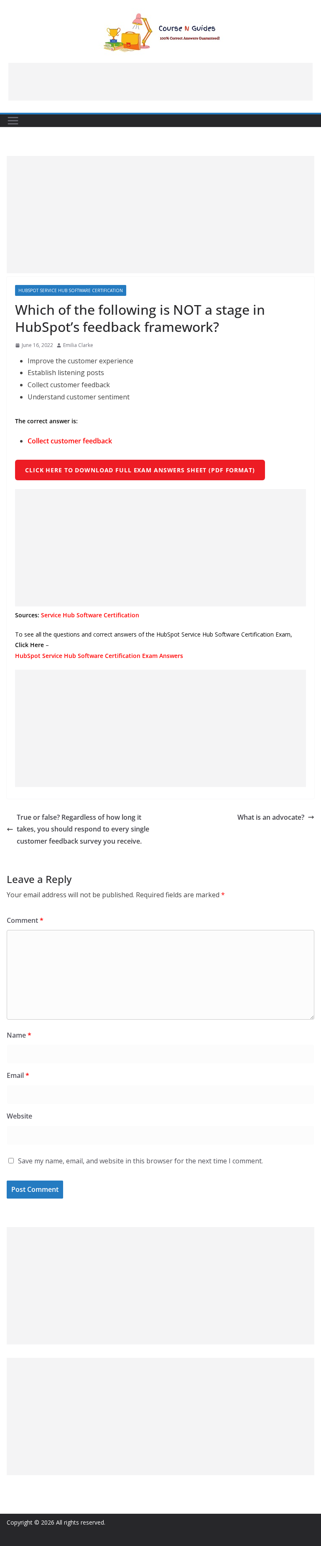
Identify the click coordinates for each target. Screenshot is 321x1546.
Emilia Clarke (78, 345)
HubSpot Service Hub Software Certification (70, 290)
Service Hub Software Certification (90, 615)
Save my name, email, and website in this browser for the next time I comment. (140, 1160)
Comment (25, 920)
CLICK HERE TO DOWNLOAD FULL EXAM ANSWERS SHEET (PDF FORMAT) (140, 470)
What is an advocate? (270, 817)
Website (19, 1116)
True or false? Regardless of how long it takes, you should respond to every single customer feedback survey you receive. (83, 829)
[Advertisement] (160, 82)
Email (18, 1075)
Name (19, 1035)
